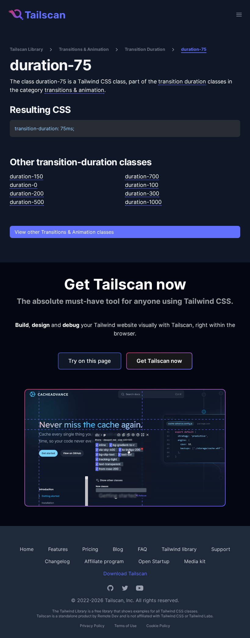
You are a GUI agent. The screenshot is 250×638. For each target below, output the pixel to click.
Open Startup (154, 561)
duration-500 (27, 202)
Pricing (90, 549)
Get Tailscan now (159, 361)
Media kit (194, 561)
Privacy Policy (92, 625)
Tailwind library (179, 549)
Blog (118, 549)
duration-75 (193, 49)
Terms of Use (125, 625)
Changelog (57, 561)
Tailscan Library (26, 49)
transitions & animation (74, 90)
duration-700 (142, 176)
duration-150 (26, 176)
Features (58, 549)
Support (220, 549)
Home (27, 549)
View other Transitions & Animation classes (64, 232)
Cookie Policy (158, 625)
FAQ (142, 549)
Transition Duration (145, 49)
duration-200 (27, 193)
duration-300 (142, 193)
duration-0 (23, 185)
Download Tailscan (125, 573)
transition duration (182, 81)
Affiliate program (104, 561)
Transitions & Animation (84, 49)
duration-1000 (143, 202)
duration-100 (141, 185)
